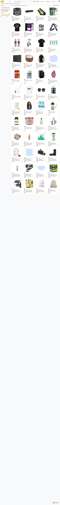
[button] (43, 1)
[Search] (38, 1)
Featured (57, 5)
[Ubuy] (2, 1)
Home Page (2, 3)
